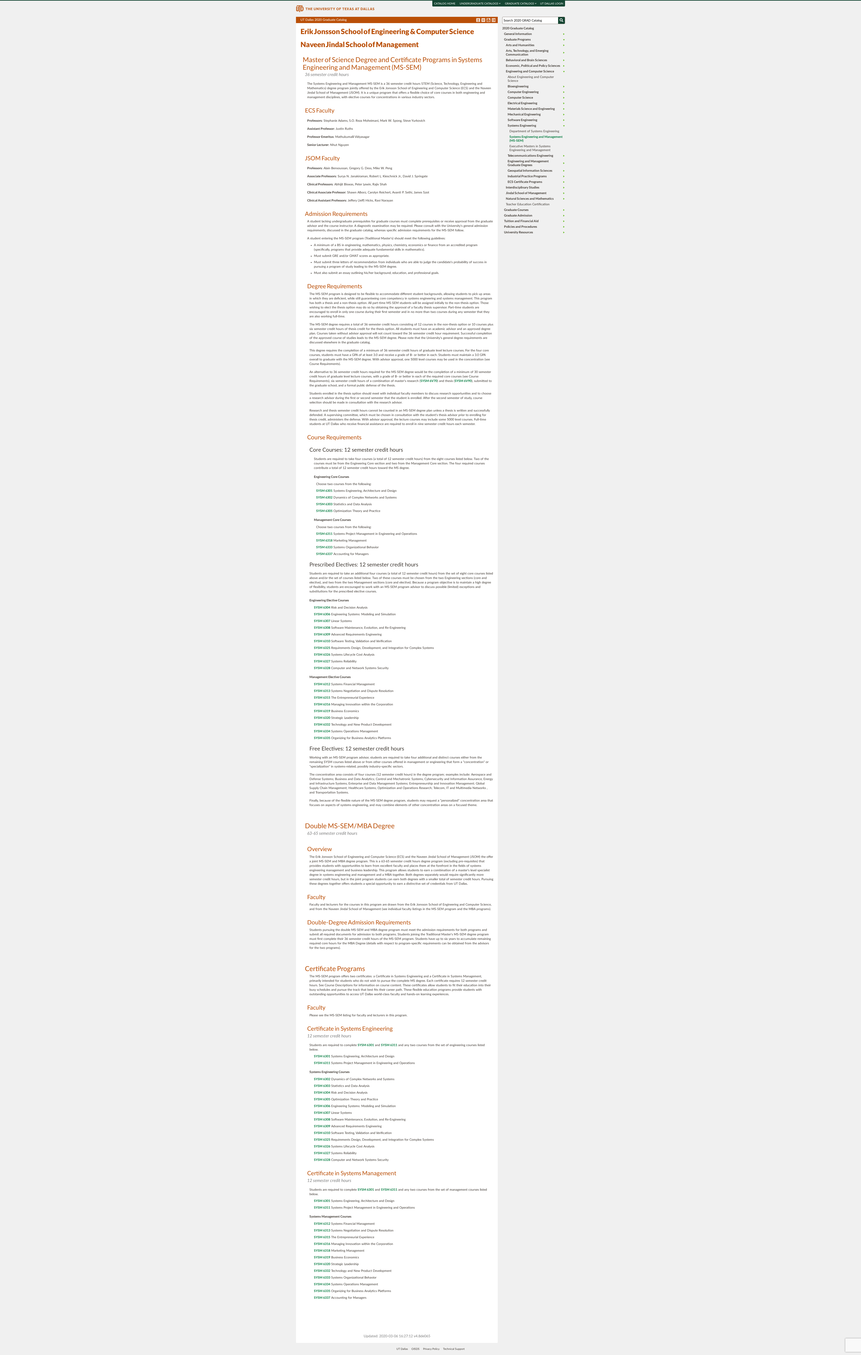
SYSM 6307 (322, 621)
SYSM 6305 (324, 511)
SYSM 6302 (324, 497)
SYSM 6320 (322, 718)
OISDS (415, 1349)
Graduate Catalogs (520, 3)
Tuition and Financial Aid (521, 221)
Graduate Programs (517, 39)
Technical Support (454, 1349)
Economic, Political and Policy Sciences (533, 65)
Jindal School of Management (526, 193)
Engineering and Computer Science (530, 71)
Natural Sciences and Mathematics (530, 198)
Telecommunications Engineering (530, 155)
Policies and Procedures (520, 226)
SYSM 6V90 (463, 381)
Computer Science (520, 97)
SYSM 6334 (322, 731)
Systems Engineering (522, 125)
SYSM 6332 (322, 724)
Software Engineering (522, 120)
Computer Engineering (523, 92)
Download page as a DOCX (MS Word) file (483, 20)
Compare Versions (494, 20)
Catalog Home (444, 3)
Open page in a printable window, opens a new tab (488, 20)
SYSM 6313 (322, 691)
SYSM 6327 (322, 661)
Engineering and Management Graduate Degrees (528, 163)
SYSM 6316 (322, 704)
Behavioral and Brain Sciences (526, 60)
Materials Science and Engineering (531, 109)
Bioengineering (518, 86)
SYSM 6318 (324, 540)
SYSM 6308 (322, 627)
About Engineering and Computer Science (531, 79)
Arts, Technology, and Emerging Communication (527, 52)
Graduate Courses (516, 210)
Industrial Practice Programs (527, 176)
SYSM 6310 (322, 641)
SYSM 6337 (324, 554)
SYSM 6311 (324, 533)
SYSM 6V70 (428, 381)
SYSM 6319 (322, 711)
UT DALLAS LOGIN (551, 3)
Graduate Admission (518, 215)
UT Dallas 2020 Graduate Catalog (399, 20)
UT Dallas (402, 1349)
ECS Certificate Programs (525, 182)
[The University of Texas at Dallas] (335, 8)
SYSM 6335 (322, 738)
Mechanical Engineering (524, 114)
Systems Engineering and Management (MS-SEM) (536, 138)
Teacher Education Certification (528, 204)
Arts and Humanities (520, 45)
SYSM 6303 (324, 504)
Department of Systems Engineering (534, 131)
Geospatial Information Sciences (530, 170)
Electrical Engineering (522, 103)
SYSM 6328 (322, 668)
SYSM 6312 (322, 684)
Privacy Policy (431, 1349)
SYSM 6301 (324, 490)
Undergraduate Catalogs (479, 3)
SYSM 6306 (322, 614)
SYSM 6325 (322, 648)
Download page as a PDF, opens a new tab (478, 20)
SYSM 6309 (322, 634)
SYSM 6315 (322, 697)
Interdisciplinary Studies (522, 187)
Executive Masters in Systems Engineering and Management (529, 148)
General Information (518, 34)
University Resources (518, 232)
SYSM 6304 (322, 607)
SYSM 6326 (322, 654)
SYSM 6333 (324, 547)
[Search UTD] (561, 20)
